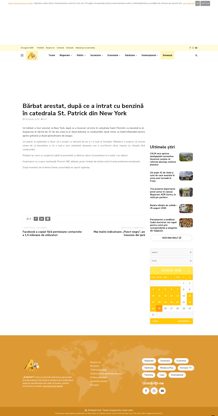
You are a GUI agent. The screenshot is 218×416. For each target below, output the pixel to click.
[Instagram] (154, 390)
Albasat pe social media (85, 48)
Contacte (60, 48)
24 (153, 308)
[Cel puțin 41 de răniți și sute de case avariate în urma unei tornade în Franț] (186, 175)
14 (177, 295)
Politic (80, 55)
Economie (112, 55)
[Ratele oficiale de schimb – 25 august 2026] (186, 208)
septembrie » (184, 321)
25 (159, 308)
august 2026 (171, 270)
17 (153, 302)
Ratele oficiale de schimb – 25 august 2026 (163, 207)
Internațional (149, 55)
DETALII (205, 3)
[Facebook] (145, 390)
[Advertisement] (109, 25)
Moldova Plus (166, 367)
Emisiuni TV (186, 367)
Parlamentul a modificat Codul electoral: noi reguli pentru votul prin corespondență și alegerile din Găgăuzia (163, 225)
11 (159, 295)
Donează (69, 48)
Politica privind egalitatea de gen (105, 373)
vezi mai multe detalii (53, 386)
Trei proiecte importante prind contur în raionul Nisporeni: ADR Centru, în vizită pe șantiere (163, 193)
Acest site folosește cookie (20, 3)
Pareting (148, 374)
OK (197, 3)
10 (153, 295)
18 (159, 302)
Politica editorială (98, 377)
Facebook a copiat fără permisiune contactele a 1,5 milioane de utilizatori (52, 233)
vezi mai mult (189, 3)
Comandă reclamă (98, 381)
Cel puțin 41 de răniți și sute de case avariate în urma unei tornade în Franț (162, 176)
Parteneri (94, 366)
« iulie (155, 321)
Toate (52, 55)
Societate (95, 55)
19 (165, 302)
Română (40, 48)
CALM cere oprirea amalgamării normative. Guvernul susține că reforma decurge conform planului (163, 159)
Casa (162, 374)
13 (171, 295)
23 (189, 302)
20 (171, 302)
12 (165, 295)
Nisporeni (65, 55)
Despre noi (50, 48)
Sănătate (130, 55)
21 (177, 302)
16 (189, 295)
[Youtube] (162, 390)
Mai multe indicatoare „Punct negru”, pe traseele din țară (119, 233)
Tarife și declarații (98, 369)
